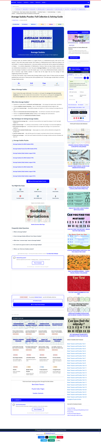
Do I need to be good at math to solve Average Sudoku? (28, 244)
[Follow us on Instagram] (78, 118)
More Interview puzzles (72, 104)
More (43, 2)
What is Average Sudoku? (20, 232)
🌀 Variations (24, 24)
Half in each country (73, 92)
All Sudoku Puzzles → (38, 300)
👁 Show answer (72, 99)
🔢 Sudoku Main (16, 24)
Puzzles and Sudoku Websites (74, 413)
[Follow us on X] (81, 118)
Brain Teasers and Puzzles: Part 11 (77, 368)
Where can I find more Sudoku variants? (24, 249)
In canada (71, 95)
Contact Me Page (71, 408)
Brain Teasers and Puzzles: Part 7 (76, 358)
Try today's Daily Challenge (52, 253)
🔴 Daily (51, 24)
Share (87, 104)
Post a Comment (38, 262)
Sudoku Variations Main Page (38, 224)
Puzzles (19, 2)
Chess (32, 2)
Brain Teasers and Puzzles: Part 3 (76, 348)
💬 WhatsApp (52, 437)
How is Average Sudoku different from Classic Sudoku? (27, 236)
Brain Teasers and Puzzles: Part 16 (77, 380)
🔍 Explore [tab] (87, 74)
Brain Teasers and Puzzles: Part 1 (76, 344)
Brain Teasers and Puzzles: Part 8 (76, 360)
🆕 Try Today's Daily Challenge (38, 304)
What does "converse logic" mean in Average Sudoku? (27, 240)
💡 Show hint (70, 89)
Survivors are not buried (83, 96)
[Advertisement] (38, 280)
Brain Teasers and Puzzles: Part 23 (77, 397)
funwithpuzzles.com (80, 120)
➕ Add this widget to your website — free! (76, 107)
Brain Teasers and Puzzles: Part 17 (77, 382)
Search (86, 6)
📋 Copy (58, 440)
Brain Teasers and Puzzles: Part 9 (76, 363)
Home (14, 2)
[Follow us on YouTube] (76, 118)
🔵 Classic (33, 24)
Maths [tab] (81, 74)
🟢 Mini (59, 24)
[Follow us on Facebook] (83, 118)
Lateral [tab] (76, 74)
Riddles (38, 2)
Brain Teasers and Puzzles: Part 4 (76, 351)
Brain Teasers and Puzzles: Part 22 (77, 394)
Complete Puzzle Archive (74, 399)
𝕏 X (47, 437)
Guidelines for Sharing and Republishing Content (77, 410)
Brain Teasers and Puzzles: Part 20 (77, 389)
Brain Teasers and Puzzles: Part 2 (76, 346)
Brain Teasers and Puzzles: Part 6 (76, 356)
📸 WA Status (51, 440)
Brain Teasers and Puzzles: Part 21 (77, 392)
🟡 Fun (42, 24)
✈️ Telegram (43, 440)
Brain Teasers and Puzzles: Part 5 (76, 353)
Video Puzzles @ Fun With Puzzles (74, 415)
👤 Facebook (41, 437)
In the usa (82, 92)
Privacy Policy (70, 411)
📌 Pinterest (59, 437)
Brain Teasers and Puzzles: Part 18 (77, 385)
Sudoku (26, 2)
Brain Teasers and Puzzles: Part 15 (77, 377)
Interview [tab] (70, 74)
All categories (80, 104)
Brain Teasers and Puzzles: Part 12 (77, 370)
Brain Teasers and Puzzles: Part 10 (77, 365)
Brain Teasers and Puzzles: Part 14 (77, 375)
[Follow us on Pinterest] (74, 118)
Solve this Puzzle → (74, 57)
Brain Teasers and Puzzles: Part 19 (77, 387)
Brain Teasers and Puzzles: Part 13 (77, 373)
